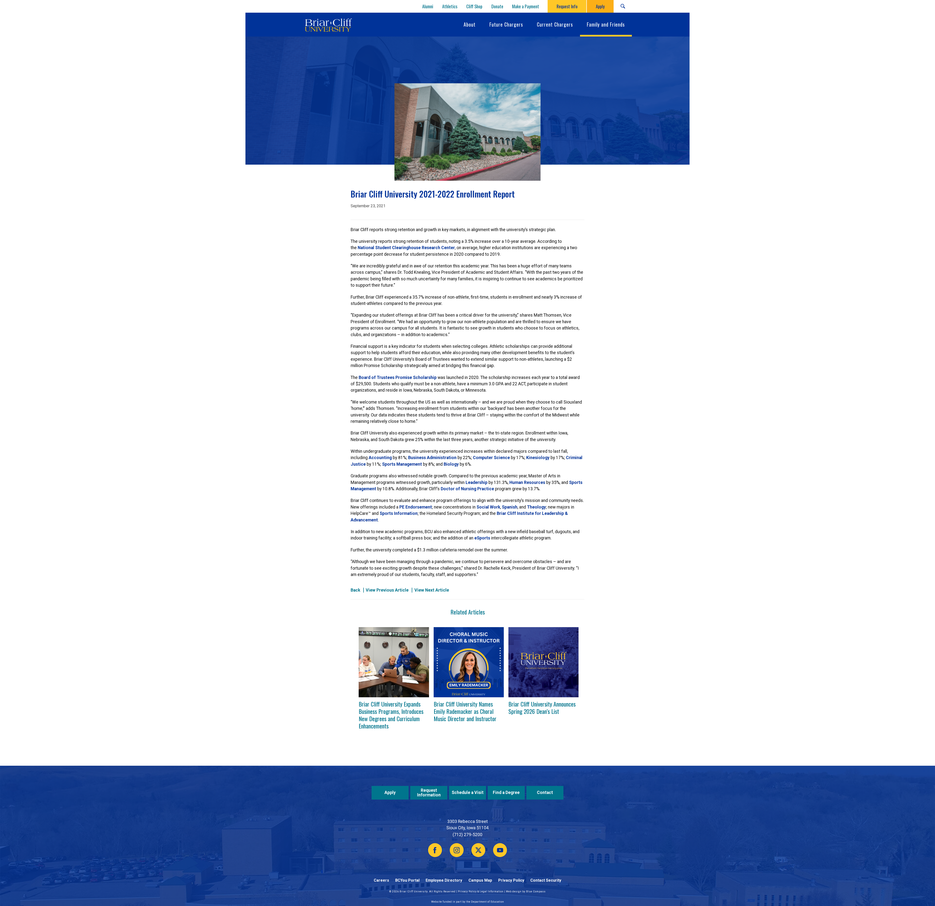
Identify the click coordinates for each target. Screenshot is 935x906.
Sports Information (399, 513)
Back (355, 590)
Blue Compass (536, 891)
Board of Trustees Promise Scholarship (398, 377)
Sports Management (402, 464)
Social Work (488, 507)
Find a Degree (506, 792)
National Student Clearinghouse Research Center (406, 247)
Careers (381, 880)
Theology (536, 507)
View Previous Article (387, 590)
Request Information (429, 792)
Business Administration (432, 457)
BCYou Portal (407, 880)
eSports (482, 538)
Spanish (509, 507)
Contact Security (545, 880)
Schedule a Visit (468, 792)
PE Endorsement (415, 507)
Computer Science (491, 457)
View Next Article (431, 590)
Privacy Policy (511, 880)
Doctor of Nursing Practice (467, 488)
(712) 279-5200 (467, 834)
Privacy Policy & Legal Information (481, 891)
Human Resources (527, 482)
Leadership (476, 482)
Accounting (380, 457)
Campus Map (480, 880)
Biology (451, 464)
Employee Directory (444, 880)
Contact (545, 792)
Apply (390, 792)
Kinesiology (538, 457)
